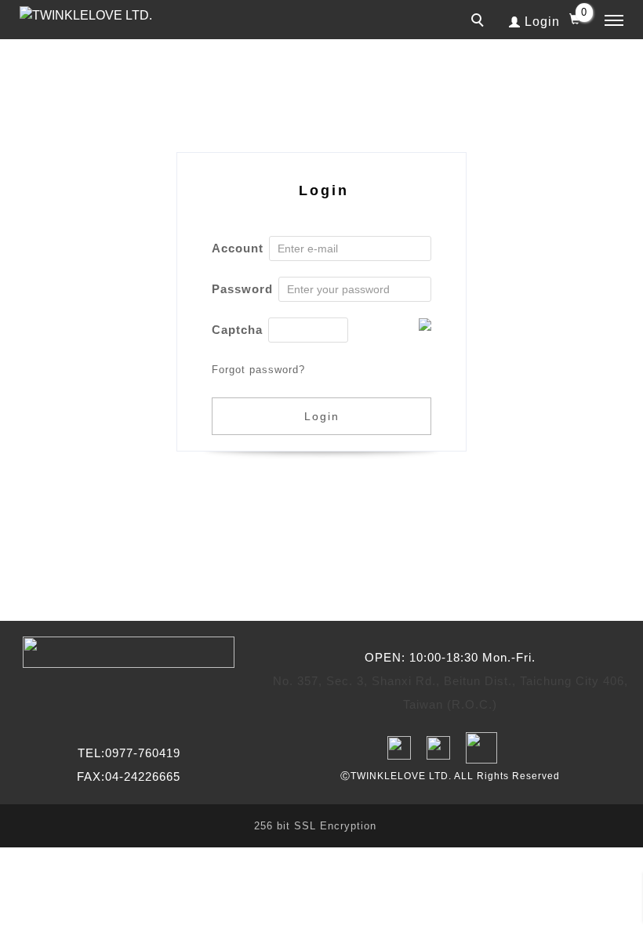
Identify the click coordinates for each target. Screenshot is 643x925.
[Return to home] (90, 15)
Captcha (237, 329)
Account (237, 248)
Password (242, 289)
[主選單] (614, 21)
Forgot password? (258, 369)
